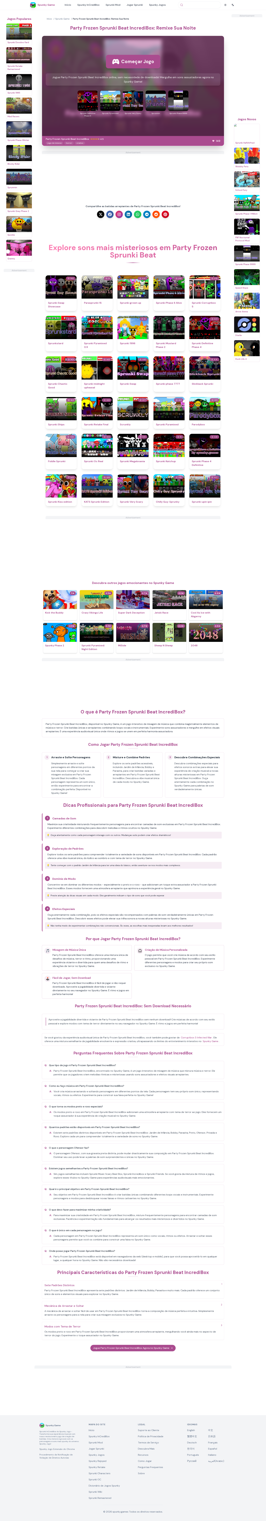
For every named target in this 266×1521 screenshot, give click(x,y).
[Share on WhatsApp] (137, 214)
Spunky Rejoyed (97, 1461)
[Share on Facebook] (110, 214)
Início (68, 4)
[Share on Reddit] (156, 214)
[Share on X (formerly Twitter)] (100, 214)
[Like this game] (213, 141)
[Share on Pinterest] (165, 214)
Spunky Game (210, 1041)
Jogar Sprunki (135, 4)
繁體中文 (192, 1436)
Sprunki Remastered (100, 1498)
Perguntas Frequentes (150, 1467)
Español (212, 1448)
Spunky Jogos (157, 4)
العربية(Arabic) (216, 1461)
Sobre (141, 1473)
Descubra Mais (146, 1448)
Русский (191, 1461)
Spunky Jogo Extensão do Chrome (57, 1449)
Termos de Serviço (148, 1442)
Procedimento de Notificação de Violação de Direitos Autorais (56, 1456)
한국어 (191, 1448)
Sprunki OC (95, 1479)
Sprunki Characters (99, 1473)
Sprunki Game (62, 18)
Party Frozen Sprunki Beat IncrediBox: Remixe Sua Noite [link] (101, 18)
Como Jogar (145, 1461)
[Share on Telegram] (147, 214)
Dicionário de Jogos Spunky (104, 1485)
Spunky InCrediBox (88, 4)
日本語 (212, 1436)
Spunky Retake (97, 1467)
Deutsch (192, 1442)
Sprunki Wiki (95, 1491)
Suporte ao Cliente (148, 1430)
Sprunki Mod (113, 4)
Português (193, 1454)
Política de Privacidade (150, 1436)
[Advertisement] (19, 318)
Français (213, 1442)
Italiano (212, 1454)
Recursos (143, 1454)
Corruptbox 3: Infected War (196, 1037)
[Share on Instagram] (119, 214)
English (191, 1430)
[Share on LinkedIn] (128, 214)
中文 (210, 1430)
